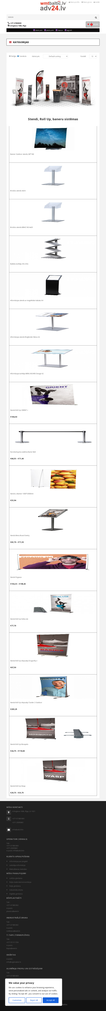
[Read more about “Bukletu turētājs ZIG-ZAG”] (53, 238)
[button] (53, 384)
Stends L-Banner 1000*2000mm (21, 494)
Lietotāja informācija (17, 865)
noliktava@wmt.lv (13, 931)
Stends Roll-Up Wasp (17, 786)
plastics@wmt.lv (12, 911)
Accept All (51, 1000)
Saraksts (23, 56)
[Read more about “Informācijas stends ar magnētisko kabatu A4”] (53, 275)
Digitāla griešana (15, 894)
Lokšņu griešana (15, 878)
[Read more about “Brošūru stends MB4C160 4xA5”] (53, 202)
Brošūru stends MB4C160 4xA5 (21, 227)
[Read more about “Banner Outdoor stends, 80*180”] (53, 128)
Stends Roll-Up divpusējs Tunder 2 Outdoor (26, 702)
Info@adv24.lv (18, 850)
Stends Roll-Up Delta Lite (19, 619)
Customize (17, 1000)
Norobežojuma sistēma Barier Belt (23, 452)
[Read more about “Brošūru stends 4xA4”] (53, 165)
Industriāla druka (16, 890)
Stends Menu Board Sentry (19, 535)
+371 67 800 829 (12, 976)
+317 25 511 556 (12, 942)
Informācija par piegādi (18, 861)
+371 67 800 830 (18, 818)
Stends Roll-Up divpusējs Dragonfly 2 (23, 661)
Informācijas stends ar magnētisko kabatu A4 (26, 300)
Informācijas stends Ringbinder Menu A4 (25, 337)
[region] (33, 992)
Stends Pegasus (16, 577)
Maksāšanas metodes (18, 869)
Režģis (13, 56)
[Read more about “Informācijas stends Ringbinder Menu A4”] (53, 311)
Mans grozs (87, 2)
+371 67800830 (15, 23)
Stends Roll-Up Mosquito (19, 744)
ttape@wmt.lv (11, 948)
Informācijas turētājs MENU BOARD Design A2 (27, 373)
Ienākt (97, 2)
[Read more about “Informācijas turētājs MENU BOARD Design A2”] (53, 348)
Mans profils (74, 2)
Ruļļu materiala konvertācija (20, 882)
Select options (53, 426)
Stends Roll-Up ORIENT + (19, 410)
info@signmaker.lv (13, 962)
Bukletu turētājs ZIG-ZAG (19, 264)
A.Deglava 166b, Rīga (17, 26)
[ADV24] (53, 7)
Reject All (34, 1000)
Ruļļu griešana (15, 886)
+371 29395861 (18, 822)
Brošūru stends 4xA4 (17, 191)
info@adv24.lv (17, 829)
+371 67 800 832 (12, 905)
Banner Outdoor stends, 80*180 (22, 154)
